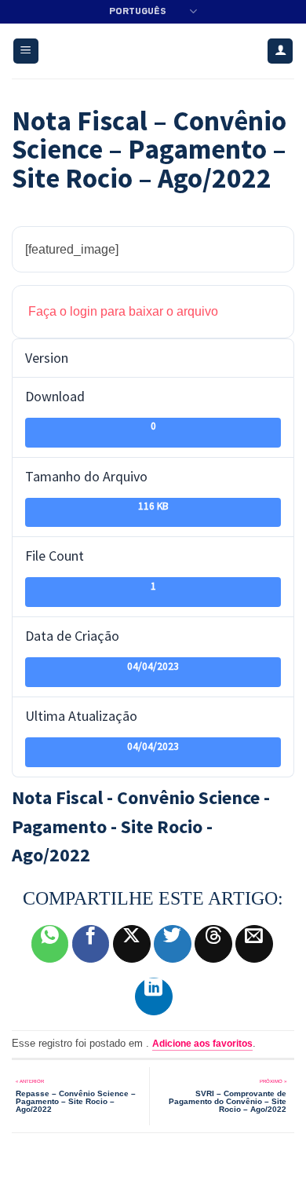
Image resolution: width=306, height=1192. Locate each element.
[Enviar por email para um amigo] (254, 944)
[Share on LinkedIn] (154, 996)
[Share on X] (132, 944)
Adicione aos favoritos (202, 1043)
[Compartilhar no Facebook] (91, 944)
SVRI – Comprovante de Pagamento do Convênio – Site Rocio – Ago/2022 (227, 1101)
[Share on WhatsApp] (50, 944)
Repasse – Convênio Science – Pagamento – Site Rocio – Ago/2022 (76, 1101)
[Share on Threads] (213, 944)
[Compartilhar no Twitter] (172, 944)
